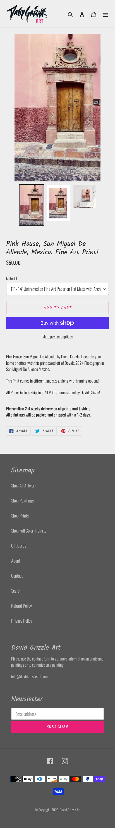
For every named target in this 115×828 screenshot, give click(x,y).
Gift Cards (18, 545)
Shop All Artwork (23, 485)
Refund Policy (21, 605)
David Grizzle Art (70, 809)
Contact (17, 575)
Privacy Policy (21, 620)
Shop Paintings (22, 500)
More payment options (57, 336)
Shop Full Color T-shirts (28, 530)
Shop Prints (20, 515)
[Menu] (105, 14)
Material (11, 278)
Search (16, 590)
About (15, 560)
